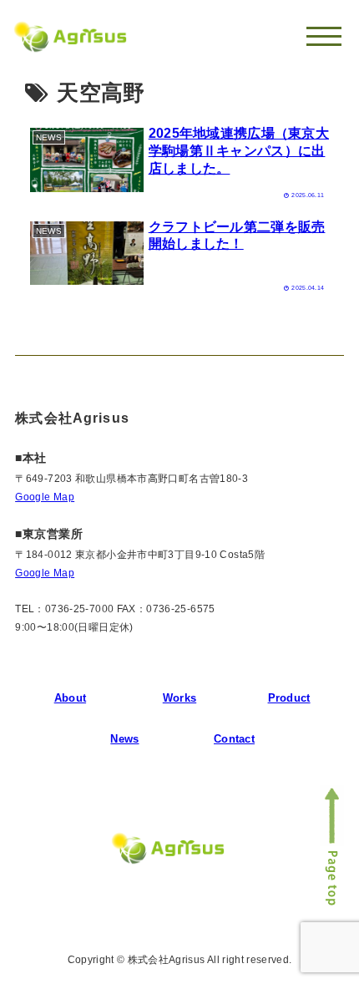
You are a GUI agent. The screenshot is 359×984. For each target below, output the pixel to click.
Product (289, 698)
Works (179, 698)
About (70, 698)
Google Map (44, 497)
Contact (234, 739)
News (124, 739)
